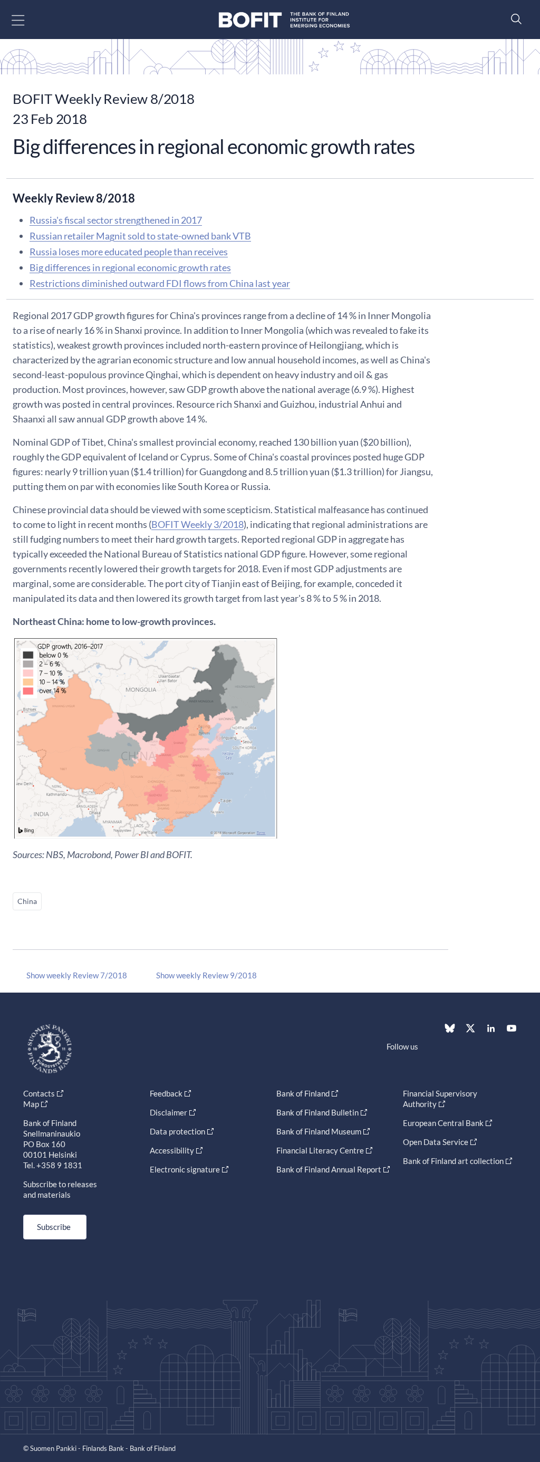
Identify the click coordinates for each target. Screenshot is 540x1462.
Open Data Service (435, 1142)
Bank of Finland (303, 1093)
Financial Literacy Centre (320, 1150)
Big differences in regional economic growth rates (130, 267)
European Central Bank (443, 1123)
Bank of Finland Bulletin (317, 1112)
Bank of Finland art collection (453, 1161)
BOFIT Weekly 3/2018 (197, 524)
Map (31, 1104)
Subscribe (54, 1227)
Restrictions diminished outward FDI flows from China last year (160, 283)
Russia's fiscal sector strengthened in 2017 (116, 220)
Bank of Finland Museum (318, 1131)
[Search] (514, 18)
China (27, 901)
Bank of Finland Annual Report (328, 1169)
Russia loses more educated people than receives (129, 251)
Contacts (39, 1093)
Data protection (177, 1131)
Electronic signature (185, 1169)
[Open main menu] (27, 19)
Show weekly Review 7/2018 (76, 975)
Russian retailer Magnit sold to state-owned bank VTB (140, 236)
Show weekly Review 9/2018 (206, 975)
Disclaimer (168, 1112)
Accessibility (172, 1150)
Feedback (166, 1093)
